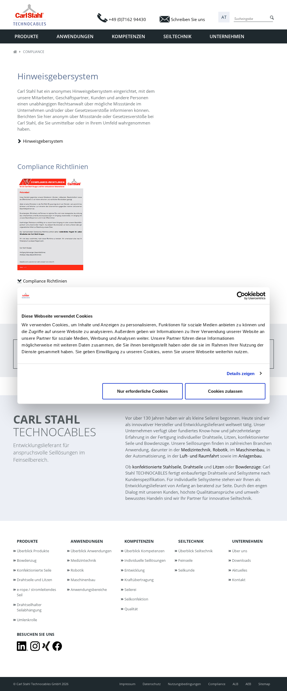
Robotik (220, 449)
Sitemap (264, 684)
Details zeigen (240, 373)
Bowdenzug (26, 560)
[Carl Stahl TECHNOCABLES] (31, 15)
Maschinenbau (250, 449)
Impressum (127, 684)
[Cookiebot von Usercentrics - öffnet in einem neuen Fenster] (240, 295)
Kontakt (239, 579)
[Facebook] (57, 646)
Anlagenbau (250, 456)
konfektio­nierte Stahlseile (156, 467)
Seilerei (130, 589)
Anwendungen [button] (75, 36)
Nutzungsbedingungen (184, 684)
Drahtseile (193, 467)
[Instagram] (35, 646)
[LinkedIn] (22, 646)
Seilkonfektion (136, 599)
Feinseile (185, 560)
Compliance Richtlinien (45, 281)
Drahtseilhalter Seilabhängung (29, 607)
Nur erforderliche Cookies (142, 391)
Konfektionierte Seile (34, 570)
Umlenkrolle (27, 619)
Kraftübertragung (139, 579)
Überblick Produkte (33, 550)
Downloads (241, 560)
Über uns (239, 550)
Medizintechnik (195, 449)
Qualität (131, 608)
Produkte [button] (26, 36)
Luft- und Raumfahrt (199, 456)
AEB (248, 684)
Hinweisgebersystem (43, 141)
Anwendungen (87, 541)
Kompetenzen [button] (128, 36)
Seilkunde (186, 570)
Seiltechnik (190, 541)
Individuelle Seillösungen (145, 560)
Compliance (216, 684)
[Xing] (46, 646)
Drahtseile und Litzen (34, 579)
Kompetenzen (139, 541)
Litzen (218, 467)
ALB (235, 684)
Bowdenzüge (247, 467)
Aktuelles (239, 570)
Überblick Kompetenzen (144, 550)
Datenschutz (152, 684)
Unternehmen (247, 541)
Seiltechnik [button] (177, 36)
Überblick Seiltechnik (195, 550)
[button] (224, 17)
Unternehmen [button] (227, 36)
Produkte (27, 541)
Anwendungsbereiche (89, 589)
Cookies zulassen (225, 391)
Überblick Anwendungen (91, 550)
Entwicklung (134, 570)
